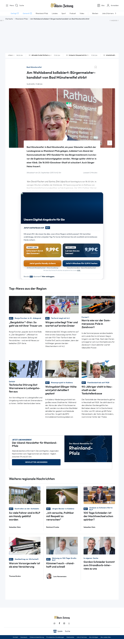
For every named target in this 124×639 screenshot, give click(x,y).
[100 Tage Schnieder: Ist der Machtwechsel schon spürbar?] (99, 495)
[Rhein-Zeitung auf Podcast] (69, 623)
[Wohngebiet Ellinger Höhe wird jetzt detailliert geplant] (62, 369)
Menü (11, 5)
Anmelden (115, 5)
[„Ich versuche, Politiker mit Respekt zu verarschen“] (62, 495)
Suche (21, 5)
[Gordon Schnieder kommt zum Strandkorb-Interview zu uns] (99, 545)
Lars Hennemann (59, 576)
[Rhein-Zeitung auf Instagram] (64, 623)
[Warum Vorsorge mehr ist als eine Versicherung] (24, 545)
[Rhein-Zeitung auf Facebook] (59, 623)
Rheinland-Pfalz (22, 19)
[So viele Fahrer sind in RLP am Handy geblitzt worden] (24, 495)
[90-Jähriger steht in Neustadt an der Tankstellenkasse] (98, 369)
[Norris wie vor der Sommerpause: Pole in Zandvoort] (98, 304)
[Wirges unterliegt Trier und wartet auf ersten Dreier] (62, 304)
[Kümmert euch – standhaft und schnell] (62, 545)
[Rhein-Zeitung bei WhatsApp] (54, 623)
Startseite (9, 19)
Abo (103, 5)
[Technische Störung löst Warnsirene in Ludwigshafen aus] (25, 369)
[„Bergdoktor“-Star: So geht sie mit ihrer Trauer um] (25, 304)
